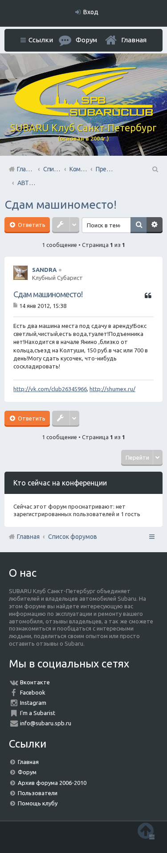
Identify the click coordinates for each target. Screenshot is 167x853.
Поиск (138, 225)
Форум (27, 772)
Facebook (32, 692)
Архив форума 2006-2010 (52, 783)
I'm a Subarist (37, 713)
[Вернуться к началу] (146, 830)
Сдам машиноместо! (60, 204)
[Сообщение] (16, 306)
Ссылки (41, 40)
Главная (134, 40)
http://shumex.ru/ (112, 389)
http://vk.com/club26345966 (50, 389)
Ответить (30, 225)
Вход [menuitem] (90, 12)
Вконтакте (35, 682)
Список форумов (72, 536)
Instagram (33, 702)
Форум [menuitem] (86, 40)
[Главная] (83, 114)
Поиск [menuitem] (154, 169)
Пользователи (37, 793)
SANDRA (44, 270)
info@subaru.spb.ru (45, 723)
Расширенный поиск (155, 225)
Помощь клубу (37, 803)
